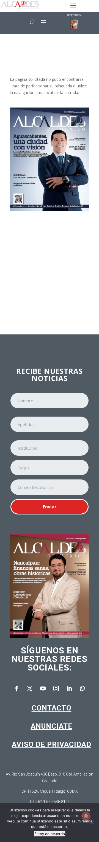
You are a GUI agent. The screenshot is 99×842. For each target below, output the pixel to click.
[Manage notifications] (86, 816)
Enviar (49, 507)
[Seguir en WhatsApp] (82, 688)
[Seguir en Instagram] (56, 688)
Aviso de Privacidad (51, 744)
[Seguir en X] (29, 688)
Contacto (52, 708)
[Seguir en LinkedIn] (69, 688)
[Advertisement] (49, 268)
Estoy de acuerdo (49, 834)
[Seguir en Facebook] (16, 688)
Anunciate (51, 726)
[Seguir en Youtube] (42, 688)
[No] (92, 822)
